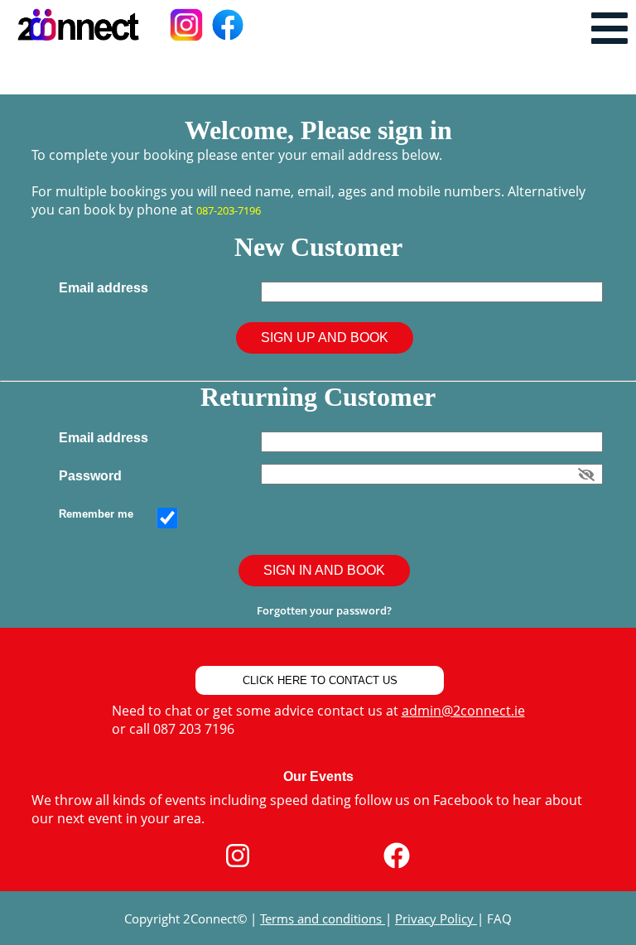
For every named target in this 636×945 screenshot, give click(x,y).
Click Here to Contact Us (320, 680)
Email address (107, 288)
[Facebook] (396, 856)
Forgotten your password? (324, 610)
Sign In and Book (324, 570)
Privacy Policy (436, 918)
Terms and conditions (322, 918)
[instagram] (237, 856)
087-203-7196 (228, 210)
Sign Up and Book (324, 337)
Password (93, 476)
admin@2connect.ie (463, 711)
